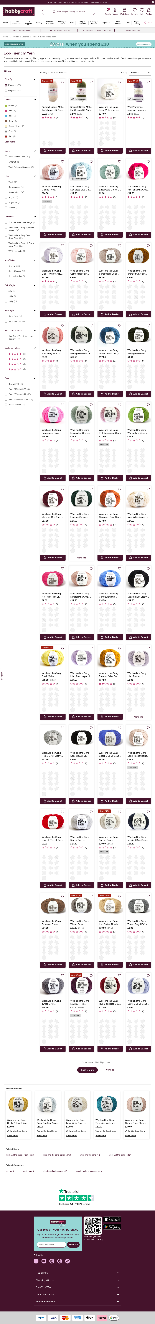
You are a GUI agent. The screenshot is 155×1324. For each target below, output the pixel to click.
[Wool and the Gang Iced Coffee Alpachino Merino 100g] (110, 905)
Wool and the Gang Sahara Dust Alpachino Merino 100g (108, 839)
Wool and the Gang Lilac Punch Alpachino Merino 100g (81, 675)
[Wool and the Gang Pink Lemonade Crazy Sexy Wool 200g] (110, 414)
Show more (12, 1135)
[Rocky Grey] (107, 123)
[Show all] (101, 143)
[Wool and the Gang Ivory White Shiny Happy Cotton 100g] (78, 1104)
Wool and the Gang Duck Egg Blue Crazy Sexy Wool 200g (81, 188)
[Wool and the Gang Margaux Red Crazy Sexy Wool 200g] (53, 498)
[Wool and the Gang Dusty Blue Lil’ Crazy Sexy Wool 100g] (138, 985)
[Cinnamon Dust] (142, 207)
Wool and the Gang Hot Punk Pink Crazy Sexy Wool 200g (137, 188)
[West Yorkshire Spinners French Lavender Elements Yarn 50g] (138, 91)
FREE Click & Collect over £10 (59, 30)
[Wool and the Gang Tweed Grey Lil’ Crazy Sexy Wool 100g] (138, 905)
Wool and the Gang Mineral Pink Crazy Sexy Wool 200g (79, 595)
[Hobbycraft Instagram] (51, 1261)
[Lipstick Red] (101, 133)
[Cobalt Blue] (107, 212)
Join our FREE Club (133, 30)
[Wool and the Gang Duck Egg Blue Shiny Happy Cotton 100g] (48, 1104)
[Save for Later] (62, 81)
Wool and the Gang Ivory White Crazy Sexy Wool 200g (108, 109)
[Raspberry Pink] (101, 217)
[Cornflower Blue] (50, 222)
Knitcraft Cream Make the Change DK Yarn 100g (53, 109)
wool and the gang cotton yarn (56, 1155)
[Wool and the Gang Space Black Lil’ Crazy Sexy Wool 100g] (81, 737)
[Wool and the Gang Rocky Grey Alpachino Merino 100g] (81, 821)
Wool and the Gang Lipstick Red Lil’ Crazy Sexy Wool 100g (53, 839)
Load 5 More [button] (87, 1070)
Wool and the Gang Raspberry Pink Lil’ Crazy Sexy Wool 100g (51, 352)
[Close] (153, 2)
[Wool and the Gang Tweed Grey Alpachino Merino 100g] (53, 985)
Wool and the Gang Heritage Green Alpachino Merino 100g (79, 516)
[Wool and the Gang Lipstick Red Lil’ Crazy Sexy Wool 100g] (53, 821)
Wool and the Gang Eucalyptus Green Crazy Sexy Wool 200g (79, 432)
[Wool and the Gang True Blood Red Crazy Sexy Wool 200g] (110, 985)
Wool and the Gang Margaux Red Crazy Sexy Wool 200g (52, 516)
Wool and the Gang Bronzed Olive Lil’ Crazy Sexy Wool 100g (136, 272)
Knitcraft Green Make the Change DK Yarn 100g (81, 109)
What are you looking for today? (71, 12)
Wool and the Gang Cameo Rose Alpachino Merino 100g (51, 188)
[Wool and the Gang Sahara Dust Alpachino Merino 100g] (110, 821)
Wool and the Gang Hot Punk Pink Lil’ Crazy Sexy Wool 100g (51, 595)
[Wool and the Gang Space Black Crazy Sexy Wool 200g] (138, 578)
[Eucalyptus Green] (107, 133)
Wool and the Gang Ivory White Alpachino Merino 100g (138, 516)
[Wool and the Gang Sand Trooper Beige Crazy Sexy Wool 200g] (138, 737)
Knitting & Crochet (21, 37)
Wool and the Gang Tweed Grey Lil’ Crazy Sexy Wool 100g (138, 923)
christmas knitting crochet (54, 1171)
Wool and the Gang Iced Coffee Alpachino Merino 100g (109, 923)
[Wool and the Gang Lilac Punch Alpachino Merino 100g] (81, 657)
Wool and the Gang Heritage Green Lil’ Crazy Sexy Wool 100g (136, 352)
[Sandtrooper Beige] (107, 217)
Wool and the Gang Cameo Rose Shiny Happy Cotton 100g (134, 1122)
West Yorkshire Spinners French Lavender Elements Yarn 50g (137, 109)
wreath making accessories (88, 1171)
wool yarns (27, 1171)
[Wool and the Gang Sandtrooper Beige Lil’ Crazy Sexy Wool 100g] (110, 255)
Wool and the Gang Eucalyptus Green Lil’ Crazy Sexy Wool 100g (109, 188)
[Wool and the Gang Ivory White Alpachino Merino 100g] (138, 498)
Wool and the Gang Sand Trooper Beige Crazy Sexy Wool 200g (137, 755)
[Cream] (44, 143)
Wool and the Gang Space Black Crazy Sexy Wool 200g (137, 595)
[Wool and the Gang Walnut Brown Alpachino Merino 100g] (81, 905)
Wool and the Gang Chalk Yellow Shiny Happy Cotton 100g (16, 1122)
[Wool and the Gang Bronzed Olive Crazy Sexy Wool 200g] (110, 657)
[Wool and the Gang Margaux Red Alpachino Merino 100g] (81, 985)
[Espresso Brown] (50, 455)
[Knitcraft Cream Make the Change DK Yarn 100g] (53, 91)
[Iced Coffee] (56, 212)
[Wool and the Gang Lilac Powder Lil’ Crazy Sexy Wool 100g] (138, 657)
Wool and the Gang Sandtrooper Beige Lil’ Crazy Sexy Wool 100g (109, 272)
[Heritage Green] (114, 133)
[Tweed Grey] (107, 222)
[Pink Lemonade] (101, 128)
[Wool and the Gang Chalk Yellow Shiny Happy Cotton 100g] (18, 1104)
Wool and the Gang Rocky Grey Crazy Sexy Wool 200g (51, 755)
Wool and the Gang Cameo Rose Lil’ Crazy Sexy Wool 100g (79, 272)
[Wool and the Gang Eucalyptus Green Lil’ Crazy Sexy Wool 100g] (110, 171)
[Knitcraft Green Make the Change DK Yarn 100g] (81, 91)
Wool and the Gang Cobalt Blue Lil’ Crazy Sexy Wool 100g (109, 755)
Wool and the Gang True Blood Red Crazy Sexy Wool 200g (110, 1002)
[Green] (50, 143)
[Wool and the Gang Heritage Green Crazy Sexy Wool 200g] (81, 334)
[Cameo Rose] (44, 207)
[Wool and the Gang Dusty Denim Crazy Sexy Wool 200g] (110, 334)
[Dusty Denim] (136, 212)
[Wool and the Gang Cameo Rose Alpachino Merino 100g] (53, 171)
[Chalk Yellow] (50, 212)
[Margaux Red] (44, 217)
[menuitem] (5, 23)
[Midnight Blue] (114, 128)
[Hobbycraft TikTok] (67, 1261)
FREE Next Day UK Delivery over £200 (96, 30)
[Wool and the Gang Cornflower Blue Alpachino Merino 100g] (110, 578)
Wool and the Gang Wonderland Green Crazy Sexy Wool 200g (136, 432)
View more (10, 142)
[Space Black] (114, 123)
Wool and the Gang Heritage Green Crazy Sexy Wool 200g (81, 352)
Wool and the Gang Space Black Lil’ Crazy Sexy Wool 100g (79, 755)
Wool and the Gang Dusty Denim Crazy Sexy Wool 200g (109, 352)
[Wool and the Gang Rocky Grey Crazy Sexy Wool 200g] (53, 737)
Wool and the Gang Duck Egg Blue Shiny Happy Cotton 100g (47, 1122)
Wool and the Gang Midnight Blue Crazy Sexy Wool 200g (137, 839)
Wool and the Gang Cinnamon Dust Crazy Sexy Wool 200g (110, 516)
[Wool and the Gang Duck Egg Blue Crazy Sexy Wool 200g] (81, 171)
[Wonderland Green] (101, 138)
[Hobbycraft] (19, 12)
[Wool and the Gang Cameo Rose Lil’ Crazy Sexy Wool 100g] (81, 255)
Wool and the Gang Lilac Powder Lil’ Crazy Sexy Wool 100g (136, 675)
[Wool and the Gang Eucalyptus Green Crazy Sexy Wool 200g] (81, 414)
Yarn (34, 37)
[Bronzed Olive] (107, 207)
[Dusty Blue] (101, 212)
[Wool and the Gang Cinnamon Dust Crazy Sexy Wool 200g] (110, 498)
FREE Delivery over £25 (22, 30)
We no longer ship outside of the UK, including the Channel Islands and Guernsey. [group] (77, 2)
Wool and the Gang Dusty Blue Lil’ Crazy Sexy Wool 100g (137, 1002)
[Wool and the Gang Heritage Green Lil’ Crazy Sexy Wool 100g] (138, 334)
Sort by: (124, 72)
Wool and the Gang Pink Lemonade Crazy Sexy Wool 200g (110, 432)
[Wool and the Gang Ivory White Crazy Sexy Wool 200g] (110, 91)
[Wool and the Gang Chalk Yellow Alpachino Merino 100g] (53, 657)
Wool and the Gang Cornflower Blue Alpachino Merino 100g (108, 595)
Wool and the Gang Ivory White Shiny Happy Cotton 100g (75, 1122)
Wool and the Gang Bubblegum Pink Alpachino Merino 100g (51, 432)
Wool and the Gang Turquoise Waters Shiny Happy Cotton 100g (105, 1122)
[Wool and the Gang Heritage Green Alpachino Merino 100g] (81, 498)
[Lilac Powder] (79, 207)
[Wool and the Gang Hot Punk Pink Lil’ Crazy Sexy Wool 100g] (53, 578)
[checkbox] (20, 105)
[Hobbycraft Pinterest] (59, 1261)
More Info (81, 557)
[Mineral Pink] (107, 138)
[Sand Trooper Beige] (85, 207)
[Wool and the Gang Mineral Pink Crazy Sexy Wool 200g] (81, 578)
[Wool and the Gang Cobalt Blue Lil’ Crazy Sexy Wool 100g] (110, 737)
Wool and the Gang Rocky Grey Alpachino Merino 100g (79, 839)
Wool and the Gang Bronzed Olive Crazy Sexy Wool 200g (109, 675)
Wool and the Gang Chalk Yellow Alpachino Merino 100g (51, 675)
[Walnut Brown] (56, 217)
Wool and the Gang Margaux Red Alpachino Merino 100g (79, 1002)
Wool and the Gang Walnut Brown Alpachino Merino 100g (79, 923)
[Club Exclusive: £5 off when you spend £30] (77, 44)
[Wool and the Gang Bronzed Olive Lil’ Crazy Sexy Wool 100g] (138, 255)
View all (110, 1069)
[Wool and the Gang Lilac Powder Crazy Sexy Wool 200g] (53, 255)
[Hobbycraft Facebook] (36, 1261)
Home (5, 37)
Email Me (73, 1244)
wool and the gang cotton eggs (19, 1155)
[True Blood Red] (107, 128)
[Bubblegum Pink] (44, 222)
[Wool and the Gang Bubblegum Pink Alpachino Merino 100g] (53, 414)
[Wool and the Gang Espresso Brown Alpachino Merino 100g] (53, 905)
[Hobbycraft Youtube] (43, 1261)
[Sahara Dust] (50, 217)
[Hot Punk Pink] (114, 138)
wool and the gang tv (89, 1155)
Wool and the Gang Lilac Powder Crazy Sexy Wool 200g (51, 272)
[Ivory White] (101, 123)
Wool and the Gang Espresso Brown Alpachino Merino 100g (51, 923)
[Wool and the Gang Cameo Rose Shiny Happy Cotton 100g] (136, 1104)
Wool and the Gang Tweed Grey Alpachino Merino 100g (51, 1002)
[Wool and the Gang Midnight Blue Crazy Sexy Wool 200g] (138, 821)
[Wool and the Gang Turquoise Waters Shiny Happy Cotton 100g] (107, 1104)
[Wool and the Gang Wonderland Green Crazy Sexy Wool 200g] (138, 414)
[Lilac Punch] (50, 207)
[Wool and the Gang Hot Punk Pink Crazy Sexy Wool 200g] (138, 171)
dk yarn (9, 1171)
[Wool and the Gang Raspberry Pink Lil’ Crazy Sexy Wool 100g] (53, 334)
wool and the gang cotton (120, 1155)
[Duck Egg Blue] (72, 207)
